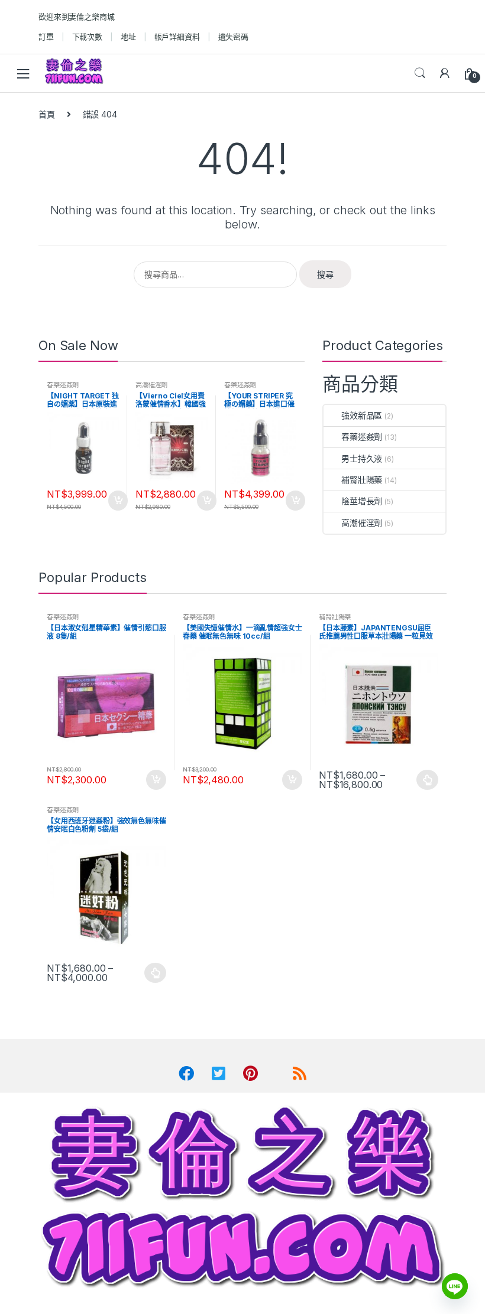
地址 (128, 36)
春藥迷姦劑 (63, 385)
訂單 (46, 36)
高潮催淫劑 (151, 385)
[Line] (455, 1286)
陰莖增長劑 (361, 501)
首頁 (46, 114)
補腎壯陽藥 (361, 480)
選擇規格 (427, 780)
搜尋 (325, 274)
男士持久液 (361, 458)
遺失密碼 (233, 36)
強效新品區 (361, 415)
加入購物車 (117, 501)
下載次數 (87, 36)
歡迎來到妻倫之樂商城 (76, 16)
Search (419, 73)
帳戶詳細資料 (177, 36)
